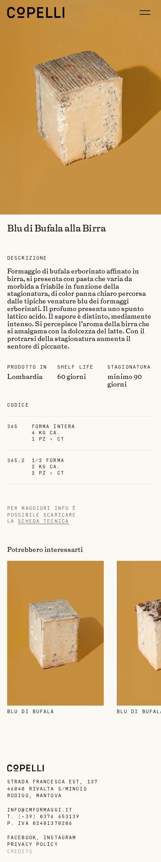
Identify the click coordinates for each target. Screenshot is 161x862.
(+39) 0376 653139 (49, 817)
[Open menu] (145, 12)
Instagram (59, 838)
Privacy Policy (32, 844)
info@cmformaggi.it (39, 810)
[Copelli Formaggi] (35, 12)
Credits (20, 851)
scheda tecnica (43, 521)
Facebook (21, 838)
